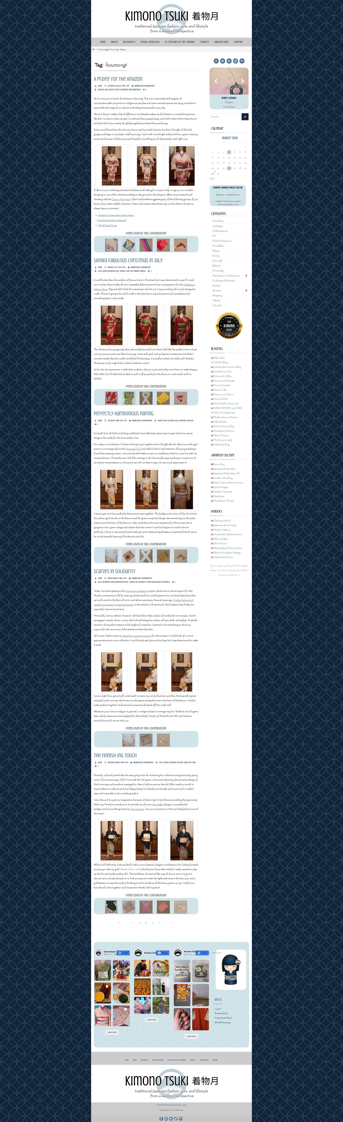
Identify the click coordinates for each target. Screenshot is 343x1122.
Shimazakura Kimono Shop (227, 548)
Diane (100, 86)
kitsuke (180, 762)
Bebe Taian (219, 358)
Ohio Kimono (220, 543)
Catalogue (217, 226)
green (104, 271)
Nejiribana (218, 496)
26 (229, 168)
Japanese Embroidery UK (226, 473)
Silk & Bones (220, 421)
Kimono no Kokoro (223, 394)
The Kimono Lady (222, 440)
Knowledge (218, 270)
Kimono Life (220, 389)
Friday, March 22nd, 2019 (117, 578)
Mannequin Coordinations (145, 86)
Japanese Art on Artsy (224, 525)
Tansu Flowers (221, 435)
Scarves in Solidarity (114, 571)
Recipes (216, 285)
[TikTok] (235, 61)
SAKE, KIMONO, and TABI (227, 408)
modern (118, 582)
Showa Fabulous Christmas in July (128, 260)
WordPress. (180, 1110)
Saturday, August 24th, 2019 (118, 86)
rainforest (137, 89)
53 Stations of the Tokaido (177, 1060)
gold (100, 271)
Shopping (217, 295)
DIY (214, 236)
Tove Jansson (137, 809)
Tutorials (217, 305)
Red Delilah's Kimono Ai (225, 403)
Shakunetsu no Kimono (225, 417)
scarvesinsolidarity (153, 582)
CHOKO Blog (220, 362)
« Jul (212, 178)
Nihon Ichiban (220, 539)
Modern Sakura (221, 529)
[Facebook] (216, 61)
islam (113, 582)
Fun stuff (217, 260)
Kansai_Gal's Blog (222, 478)
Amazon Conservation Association (116, 215)
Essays (216, 250)
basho (111, 89)
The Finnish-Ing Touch (115, 755)
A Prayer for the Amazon (118, 79)
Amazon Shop (204, 1060)
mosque (190, 420)
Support (215, 1060)
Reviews (216, 290)
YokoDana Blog (221, 444)
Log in (218, 1008)
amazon (101, 89)
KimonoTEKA (220, 399)
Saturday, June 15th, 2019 (117, 420)
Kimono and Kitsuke (224, 380)
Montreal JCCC (133, 449)
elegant (171, 420)
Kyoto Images (220, 487)
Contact (193, 1060)
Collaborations (220, 231)
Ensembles (218, 246)
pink (130, 89)
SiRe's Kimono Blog (223, 426)
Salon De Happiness (224, 412)
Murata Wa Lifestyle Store (227, 534)
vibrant (136, 271)
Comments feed (223, 1018)
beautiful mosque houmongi (137, 635)
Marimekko (157, 804)
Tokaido (216, 300)
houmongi (124, 89)
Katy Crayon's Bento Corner (228, 482)
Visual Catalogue (157, 1060)
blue (165, 420)
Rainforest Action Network (112, 220)
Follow (125, 953)
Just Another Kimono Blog (227, 367)
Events (216, 255)
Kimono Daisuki (221, 385)
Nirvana (171, 1110)
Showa (122, 271)
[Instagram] (222, 61)
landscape (188, 762)
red (117, 271)
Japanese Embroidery (224, 469)
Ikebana (216, 265)
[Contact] (242, 61)
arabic (160, 420)
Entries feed (221, 1013)
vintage (143, 271)
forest (117, 89)
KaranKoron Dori (222, 371)
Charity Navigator (121, 199)
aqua (107, 89)
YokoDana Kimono (223, 557)
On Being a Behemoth (223, 280)
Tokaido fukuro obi (129, 869)
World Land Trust (107, 225)
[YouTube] (229, 61)
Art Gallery (218, 221)
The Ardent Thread (223, 500)
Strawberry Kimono (223, 431)
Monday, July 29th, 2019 (116, 267)
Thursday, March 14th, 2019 (118, 762)
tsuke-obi (129, 271)
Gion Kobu (219, 464)
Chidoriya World (222, 520)
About (135, 1060)
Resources (144, 1060)
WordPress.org (222, 1022)
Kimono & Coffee (222, 376)
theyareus (166, 582)
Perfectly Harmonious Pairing (124, 413)
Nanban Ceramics (222, 491)
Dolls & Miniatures (222, 241)
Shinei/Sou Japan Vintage (227, 552)
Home (127, 1060)
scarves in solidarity (137, 582)
